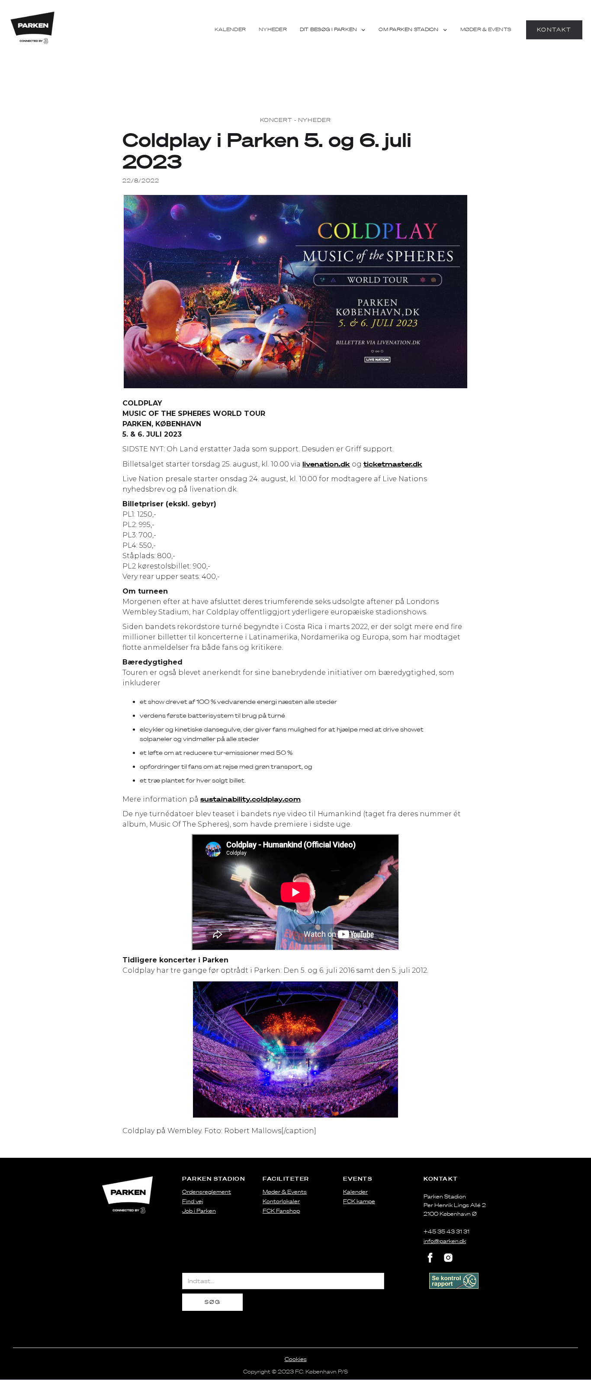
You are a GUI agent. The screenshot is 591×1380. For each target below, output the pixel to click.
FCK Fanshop (281, 1210)
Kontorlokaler (281, 1201)
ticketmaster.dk (392, 464)
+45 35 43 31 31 (446, 1231)
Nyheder (273, 29)
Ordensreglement (206, 1191)
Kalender (230, 29)
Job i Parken (199, 1210)
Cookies (296, 1359)
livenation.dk (326, 464)
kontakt (554, 29)
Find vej (192, 1201)
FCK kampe (359, 1201)
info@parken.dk (445, 1241)
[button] (333, 29)
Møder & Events (485, 29)
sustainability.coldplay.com (250, 799)
